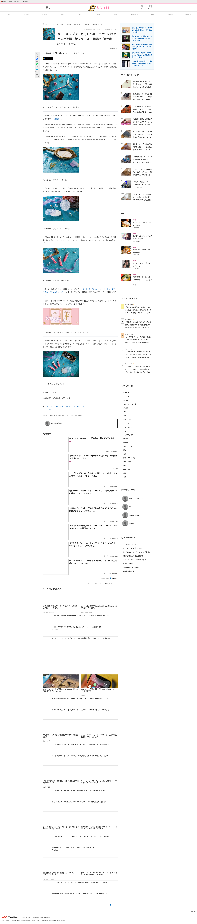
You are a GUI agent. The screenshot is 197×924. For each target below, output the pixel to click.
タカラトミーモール (89, 289)
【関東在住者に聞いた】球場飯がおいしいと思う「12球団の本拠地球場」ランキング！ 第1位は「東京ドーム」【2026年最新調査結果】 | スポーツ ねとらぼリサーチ (138, 312)
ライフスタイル (128, 435)
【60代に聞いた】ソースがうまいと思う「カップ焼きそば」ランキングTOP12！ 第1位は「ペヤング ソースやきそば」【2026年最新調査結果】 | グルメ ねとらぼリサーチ (139, 342)
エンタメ (44, 14)
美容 (124, 477)
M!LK (131, 507)
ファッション (127, 427)
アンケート (126, 214)
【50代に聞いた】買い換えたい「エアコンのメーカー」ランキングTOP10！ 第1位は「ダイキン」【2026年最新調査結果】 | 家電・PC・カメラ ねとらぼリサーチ (138, 357)
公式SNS (13, 920)
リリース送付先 (127, 563)
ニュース (27, 14)
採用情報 (57, 920)
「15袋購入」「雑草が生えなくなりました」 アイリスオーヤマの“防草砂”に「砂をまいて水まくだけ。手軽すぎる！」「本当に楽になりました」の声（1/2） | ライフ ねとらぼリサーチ (138, 372)
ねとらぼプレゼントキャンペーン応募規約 (135, 552)
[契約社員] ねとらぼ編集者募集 (132, 556)
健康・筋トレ (127, 446)
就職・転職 (127, 461)
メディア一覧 (6, 920)
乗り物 (125, 438)
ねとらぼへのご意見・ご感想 (131, 548)
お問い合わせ (27, 920)
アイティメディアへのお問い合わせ (133, 560)
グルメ (81, 14)
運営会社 (51, 920)
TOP (9, 14)
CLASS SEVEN (134, 515)
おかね (125, 400)
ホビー (125, 431)
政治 (124, 465)
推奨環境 (63, 920)
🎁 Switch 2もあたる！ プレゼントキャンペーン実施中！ (15, 1)
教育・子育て (127, 469)
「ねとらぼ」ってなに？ (130, 544)
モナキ (131, 523)
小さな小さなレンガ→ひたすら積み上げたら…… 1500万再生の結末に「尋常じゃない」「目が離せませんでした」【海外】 (142, 112)
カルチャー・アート (129, 404)
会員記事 (188, 14)
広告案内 (19, 920)
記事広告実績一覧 (128, 571)
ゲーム (125, 415)
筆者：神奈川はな (56, 423)
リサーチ (170, 14)
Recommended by (104, 578)
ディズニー (127, 419)
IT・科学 (126, 392)
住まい (116, 14)
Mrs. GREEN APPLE (136, 498)
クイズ (63, 14)
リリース (48, 409)
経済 (124, 473)
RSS (46, 920)
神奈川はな (114, 48)
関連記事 (56, 119)
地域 (98, 14)
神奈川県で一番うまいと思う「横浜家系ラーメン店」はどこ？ (142, 279)
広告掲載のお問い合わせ (130, 567)
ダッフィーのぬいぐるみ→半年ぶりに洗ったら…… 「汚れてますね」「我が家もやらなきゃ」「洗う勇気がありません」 (142, 174)
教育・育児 (134, 14)
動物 (152, 14)
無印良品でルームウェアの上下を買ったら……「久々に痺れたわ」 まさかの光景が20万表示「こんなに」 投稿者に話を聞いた (142, 87)
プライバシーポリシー (38, 920)
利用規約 (193, 911)
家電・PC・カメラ (129, 458)
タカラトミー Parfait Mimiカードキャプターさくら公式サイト (65, 406)
